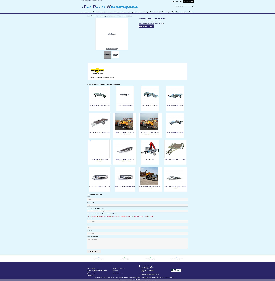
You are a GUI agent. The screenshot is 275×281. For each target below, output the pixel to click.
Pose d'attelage (91, 268)
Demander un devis (146, 26)
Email (88, 196)
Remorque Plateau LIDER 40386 (150, 105)
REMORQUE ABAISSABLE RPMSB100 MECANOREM (100, 160)
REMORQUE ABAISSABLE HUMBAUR (125, 105)
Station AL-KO (90, 275)
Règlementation (91, 272)
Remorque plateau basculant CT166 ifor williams (175, 187)
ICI (152, 216)
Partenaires (115, 270)
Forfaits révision (188, 12)
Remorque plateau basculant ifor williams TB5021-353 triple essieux (150, 133)
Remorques (85, 12)
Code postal (90, 219)
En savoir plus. (177, 277)
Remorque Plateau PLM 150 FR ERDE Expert (175, 159)
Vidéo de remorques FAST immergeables (97, 270)
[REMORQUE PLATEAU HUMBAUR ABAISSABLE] (107, 55)
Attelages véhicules (149, 12)
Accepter (138, 279)
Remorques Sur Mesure (105, 12)
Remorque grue (150, 159)
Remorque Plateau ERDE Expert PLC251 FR (99, 132)
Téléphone (89, 230)
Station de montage (163, 12)
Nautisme (93, 12)
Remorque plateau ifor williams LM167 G (99, 186)
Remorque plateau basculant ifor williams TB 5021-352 (125, 160)
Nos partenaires (91, 273)
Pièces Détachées (176, 12)
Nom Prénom (90, 202)
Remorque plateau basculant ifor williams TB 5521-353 (125, 133)
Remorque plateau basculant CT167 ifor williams (150, 187)
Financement (116, 272)
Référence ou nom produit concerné (96, 208)
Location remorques (120, 12)
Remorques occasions (134, 12)
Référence (93, 77)
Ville (88, 225)
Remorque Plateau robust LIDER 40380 (100, 105)
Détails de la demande (92, 236)
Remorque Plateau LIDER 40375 (175, 105)
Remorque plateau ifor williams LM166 (125, 186)
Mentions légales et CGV (119, 268)
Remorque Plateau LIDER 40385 (175, 132)
